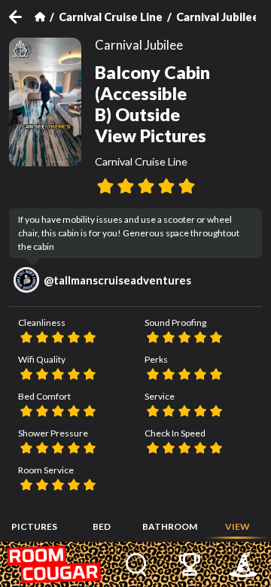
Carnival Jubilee (217, 17)
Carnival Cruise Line (111, 17)
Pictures (34, 526)
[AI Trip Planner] (243, 564)
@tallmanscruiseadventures (117, 280)
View (237, 526)
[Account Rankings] (190, 564)
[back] (22, 17)
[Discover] (136, 564)
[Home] (40, 16)
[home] (55, 564)
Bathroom (169, 526)
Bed (102, 526)
